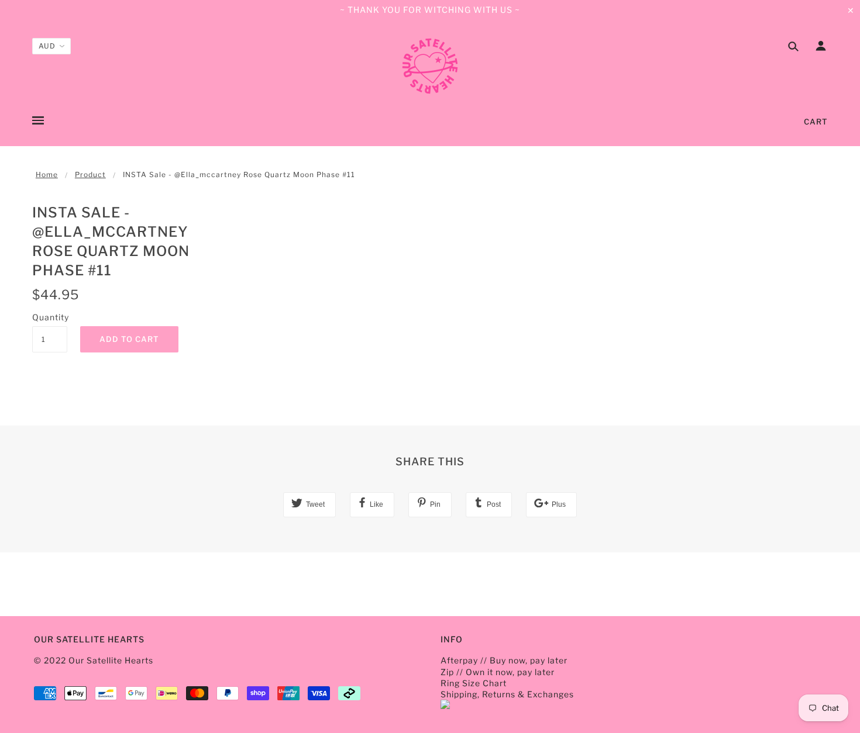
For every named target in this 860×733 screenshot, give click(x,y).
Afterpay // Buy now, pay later (504, 660)
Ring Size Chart (474, 683)
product (90, 174)
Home (47, 174)
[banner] (430, 66)
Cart (816, 121)
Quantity (49, 317)
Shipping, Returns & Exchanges (507, 694)
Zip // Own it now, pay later (498, 672)
